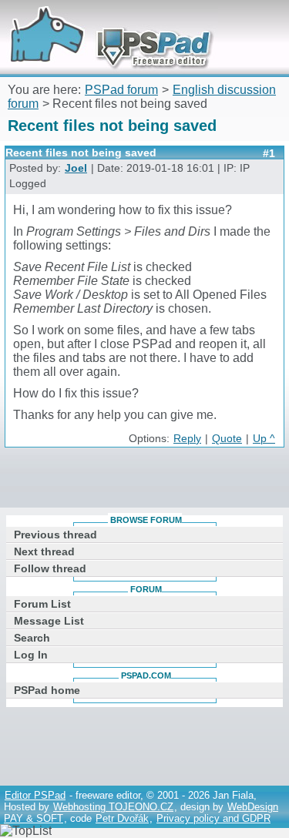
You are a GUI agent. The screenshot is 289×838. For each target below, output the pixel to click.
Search (32, 638)
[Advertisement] (147, 480)
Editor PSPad (35, 795)
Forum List (42, 604)
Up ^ (264, 438)
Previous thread (55, 534)
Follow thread (50, 568)
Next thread (44, 551)
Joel (76, 168)
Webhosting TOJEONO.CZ (113, 807)
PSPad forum (121, 89)
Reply (187, 438)
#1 (269, 153)
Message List (49, 621)
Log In (31, 655)
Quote (227, 438)
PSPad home (47, 690)
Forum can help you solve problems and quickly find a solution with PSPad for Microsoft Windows (105, 21)
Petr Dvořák (122, 818)
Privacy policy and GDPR (213, 818)
